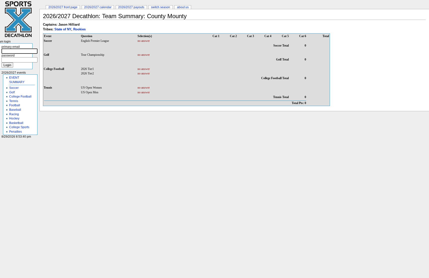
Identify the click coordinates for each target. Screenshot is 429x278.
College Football (20, 96)
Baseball (15, 109)
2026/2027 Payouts (131, 7)
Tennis (13, 101)
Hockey (14, 118)
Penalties (15, 131)
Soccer (14, 87)
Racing (14, 114)
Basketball (16, 122)
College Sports (19, 127)
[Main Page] (19, 19)
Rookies (79, 29)
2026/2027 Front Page (62, 7)
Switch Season (160, 7)
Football (14, 105)
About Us (183, 7)
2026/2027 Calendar (97, 7)
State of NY (62, 29)
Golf (12, 92)
